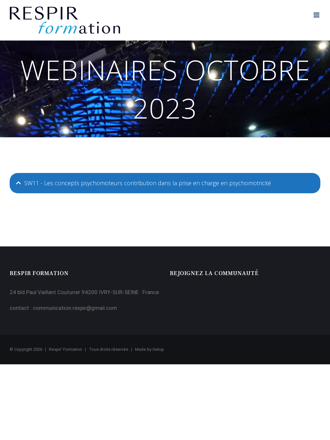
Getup (158, 349)
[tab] (165, 183)
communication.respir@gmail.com (75, 308)
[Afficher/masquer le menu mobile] (317, 15)
